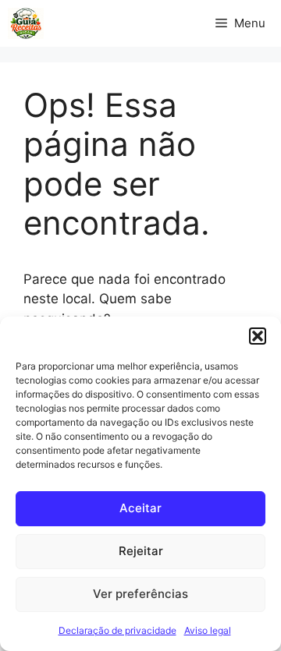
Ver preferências (140, 593)
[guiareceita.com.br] (26, 23)
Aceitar (140, 508)
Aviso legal (207, 630)
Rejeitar (141, 550)
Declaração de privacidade (117, 630)
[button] (257, 336)
